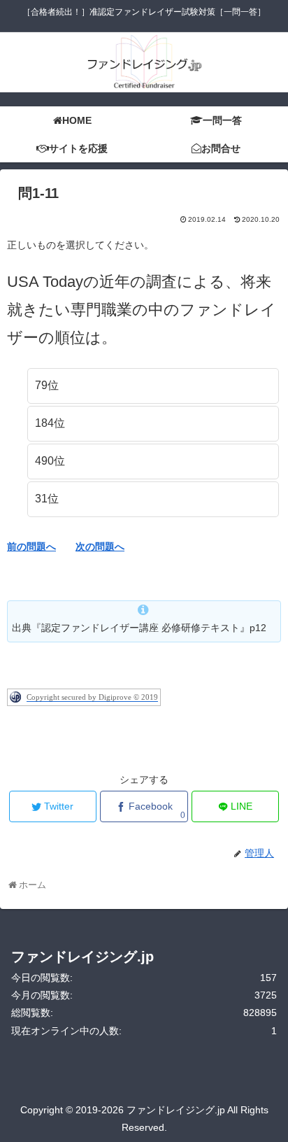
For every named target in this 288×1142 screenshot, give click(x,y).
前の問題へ (31, 546)
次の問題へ (99, 546)
